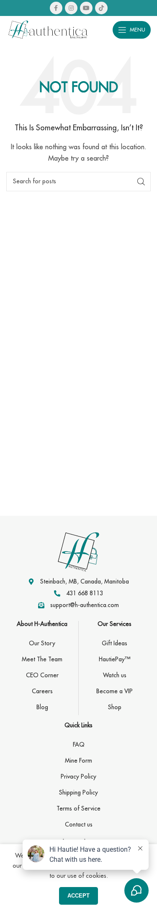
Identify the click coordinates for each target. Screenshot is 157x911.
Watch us (114, 675)
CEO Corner (42, 675)
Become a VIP (114, 691)
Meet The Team (42, 659)
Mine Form (78, 760)
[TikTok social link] (101, 8)
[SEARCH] (141, 181)
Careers (42, 691)
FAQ (79, 744)
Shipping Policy (78, 792)
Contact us (79, 824)
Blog (42, 707)
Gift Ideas (114, 643)
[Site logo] (48, 29)
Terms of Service (78, 808)
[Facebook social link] (56, 8)
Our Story (42, 643)
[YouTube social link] (86, 8)
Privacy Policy (78, 776)
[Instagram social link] (71, 8)
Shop (114, 707)
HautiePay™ (114, 659)
